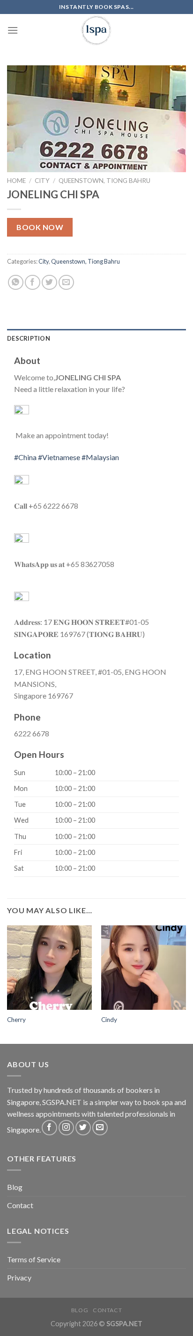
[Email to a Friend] (66, 282)
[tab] (96, 338)
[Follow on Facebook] (49, 1127)
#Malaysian (100, 457)
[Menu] (12, 30)
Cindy (109, 1019)
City (42, 180)
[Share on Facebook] (32, 282)
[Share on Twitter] (49, 282)
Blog (14, 1186)
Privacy (19, 1277)
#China (25, 457)
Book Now (39, 227)
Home (16, 180)
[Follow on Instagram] (66, 1127)
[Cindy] (143, 967)
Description (28, 338)
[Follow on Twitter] (83, 1127)
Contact (20, 1205)
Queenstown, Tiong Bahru (104, 180)
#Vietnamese (59, 457)
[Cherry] (49, 967)
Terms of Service (33, 1259)
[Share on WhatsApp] (15, 282)
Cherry (16, 1019)
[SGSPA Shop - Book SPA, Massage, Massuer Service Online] (96, 30)
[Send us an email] (100, 1127)
